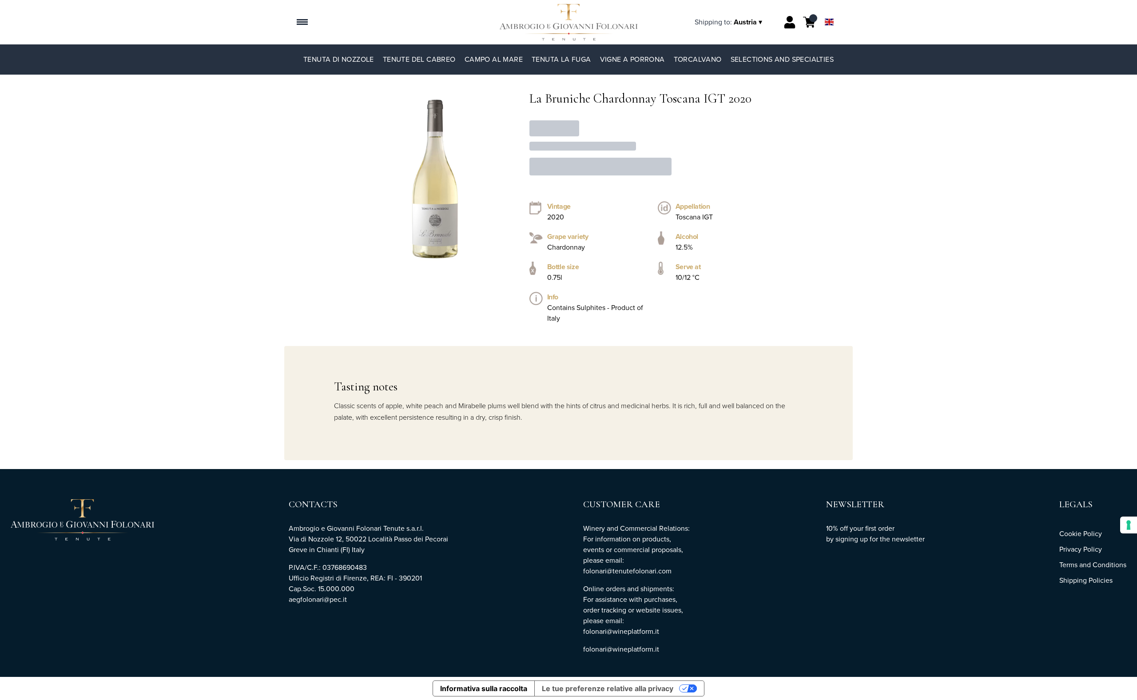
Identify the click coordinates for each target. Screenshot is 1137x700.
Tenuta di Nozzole (338, 59)
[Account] (789, 22)
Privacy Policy (1080, 549)
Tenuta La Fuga (561, 59)
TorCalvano (698, 59)
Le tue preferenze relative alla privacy (607, 688)
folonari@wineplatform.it (621, 649)
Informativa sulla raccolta (483, 688)
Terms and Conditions (1092, 565)
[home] (568, 22)
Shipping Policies (1086, 580)
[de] (829, 10)
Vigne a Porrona (632, 59)
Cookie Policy (1080, 534)
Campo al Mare (494, 59)
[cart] (809, 22)
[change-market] (729, 22)
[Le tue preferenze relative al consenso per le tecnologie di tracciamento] (1128, 525)
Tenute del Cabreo (419, 59)
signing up (851, 539)
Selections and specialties (782, 59)
